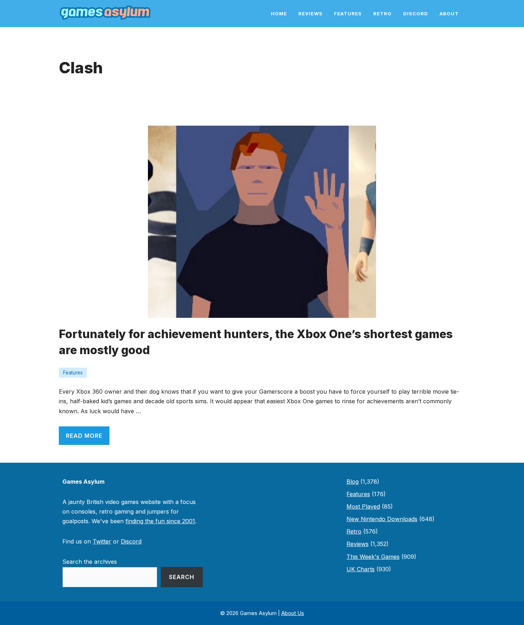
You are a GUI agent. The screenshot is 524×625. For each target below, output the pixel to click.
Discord (415, 13)
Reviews (310, 13)
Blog (352, 481)
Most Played (363, 506)
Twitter (102, 541)
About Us (292, 613)
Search (181, 577)
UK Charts (360, 569)
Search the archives (89, 561)
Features (348, 13)
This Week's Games (373, 556)
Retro (382, 13)
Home (279, 13)
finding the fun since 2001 (160, 521)
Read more (84, 435)
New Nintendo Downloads (381, 518)
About (449, 13)
